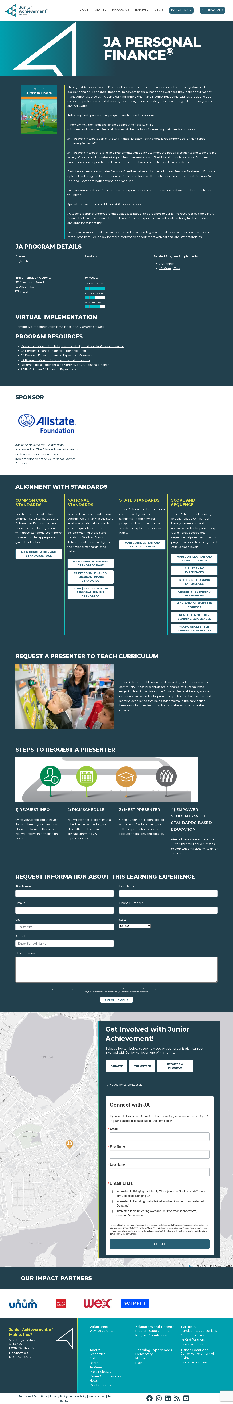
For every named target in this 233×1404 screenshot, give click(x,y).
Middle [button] (140, 1358)
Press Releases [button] (100, 1371)
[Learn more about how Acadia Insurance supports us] (24, 1303)
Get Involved (212, 10)
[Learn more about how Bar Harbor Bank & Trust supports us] (172, 1303)
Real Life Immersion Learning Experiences (194, 616)
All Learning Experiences (194, 570)
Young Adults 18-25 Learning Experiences (194, 628)
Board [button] (94, 1363)
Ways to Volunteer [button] (103, 1330)
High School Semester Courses (194, 605)
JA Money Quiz (169, 268)
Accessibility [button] (78, 1396)
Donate (117, 1066)
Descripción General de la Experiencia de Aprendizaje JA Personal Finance (72, 346)
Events (140, 10)
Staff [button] (93, 1358)
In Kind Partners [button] (193, 1339)
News (158, 10)
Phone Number (131, 903)
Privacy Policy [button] (59, 1396)
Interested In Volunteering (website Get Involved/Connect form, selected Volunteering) (156, 1213)
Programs (120, 10)
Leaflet (192, 1266)
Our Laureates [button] (100, 1385)
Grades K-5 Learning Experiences (194, 581)
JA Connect (167, 263)
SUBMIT (159, 1244)
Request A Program (175, 1066)
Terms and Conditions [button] (33, 1396)
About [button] (95, 1350)
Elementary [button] (144, 1354)
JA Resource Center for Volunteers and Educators (55, 360)
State (123, 919)
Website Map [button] (97, 1396)
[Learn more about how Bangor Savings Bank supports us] (98, 1303)
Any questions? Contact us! (124, 1084)
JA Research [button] (98, 1367)
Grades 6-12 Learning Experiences (194, 593)
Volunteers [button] (99, 1326)
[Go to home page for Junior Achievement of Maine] (26, 11)
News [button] (94, 1380)
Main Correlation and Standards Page (38, 553)
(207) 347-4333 (20, 1357)
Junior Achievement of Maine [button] (197, 1355)
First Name (24, 886)
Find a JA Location (194, 1362)
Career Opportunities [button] (105, 1376)
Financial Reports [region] (193, 1344)
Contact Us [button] (18, 1353)
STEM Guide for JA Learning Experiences (49, 369)
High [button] (138, 1363)
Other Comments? (28, 953)
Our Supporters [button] (192, 1335)
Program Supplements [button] (152, 1330)
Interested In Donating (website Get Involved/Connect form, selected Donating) (160, 1203)
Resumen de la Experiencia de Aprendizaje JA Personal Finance (65, 364)
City (17, 919)
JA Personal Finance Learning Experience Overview (56, 355)
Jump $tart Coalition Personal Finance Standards (90, 592)
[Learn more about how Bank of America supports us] (135, 1303)
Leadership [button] (98, 1354)
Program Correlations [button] (151, 1335)
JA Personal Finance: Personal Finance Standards (90, 576)
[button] (105, 10)
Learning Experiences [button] (153, 1350)
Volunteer (142, 1066)
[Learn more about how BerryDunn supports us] (209, 1303)
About (99, 10)
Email (20, 903)
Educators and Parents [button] (154, 1326)
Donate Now (181, 10)
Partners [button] (188, 1326)
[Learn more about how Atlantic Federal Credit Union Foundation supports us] (61, 1303)
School (20, 936)
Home (83, 10)
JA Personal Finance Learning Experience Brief (53, 350)
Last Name (127, 886)
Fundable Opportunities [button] (199, 1330)
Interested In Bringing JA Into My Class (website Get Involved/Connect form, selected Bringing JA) (161, 1193)
